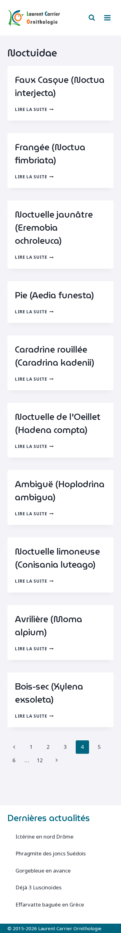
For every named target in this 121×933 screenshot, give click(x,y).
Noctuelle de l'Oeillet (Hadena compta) (58, 423)
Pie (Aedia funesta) (54, 295)
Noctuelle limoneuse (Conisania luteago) (57, 558)
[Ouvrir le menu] (107, 17)
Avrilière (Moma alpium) (48, 625)
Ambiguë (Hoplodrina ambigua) (60, 490)
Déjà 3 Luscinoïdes (38, 887)
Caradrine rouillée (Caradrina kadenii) (55, 356)
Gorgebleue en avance (43, 870)
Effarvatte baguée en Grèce (50, 904)
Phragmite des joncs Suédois (51, 853)
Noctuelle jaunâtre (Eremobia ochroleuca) (54, 228)
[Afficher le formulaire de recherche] (92, 18)
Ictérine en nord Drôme (45, 836)
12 (40, 760)
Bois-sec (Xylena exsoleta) (49, 693)
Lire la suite (34, 109)
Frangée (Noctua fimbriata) (50, 153)
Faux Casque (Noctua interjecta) (60, 86)
